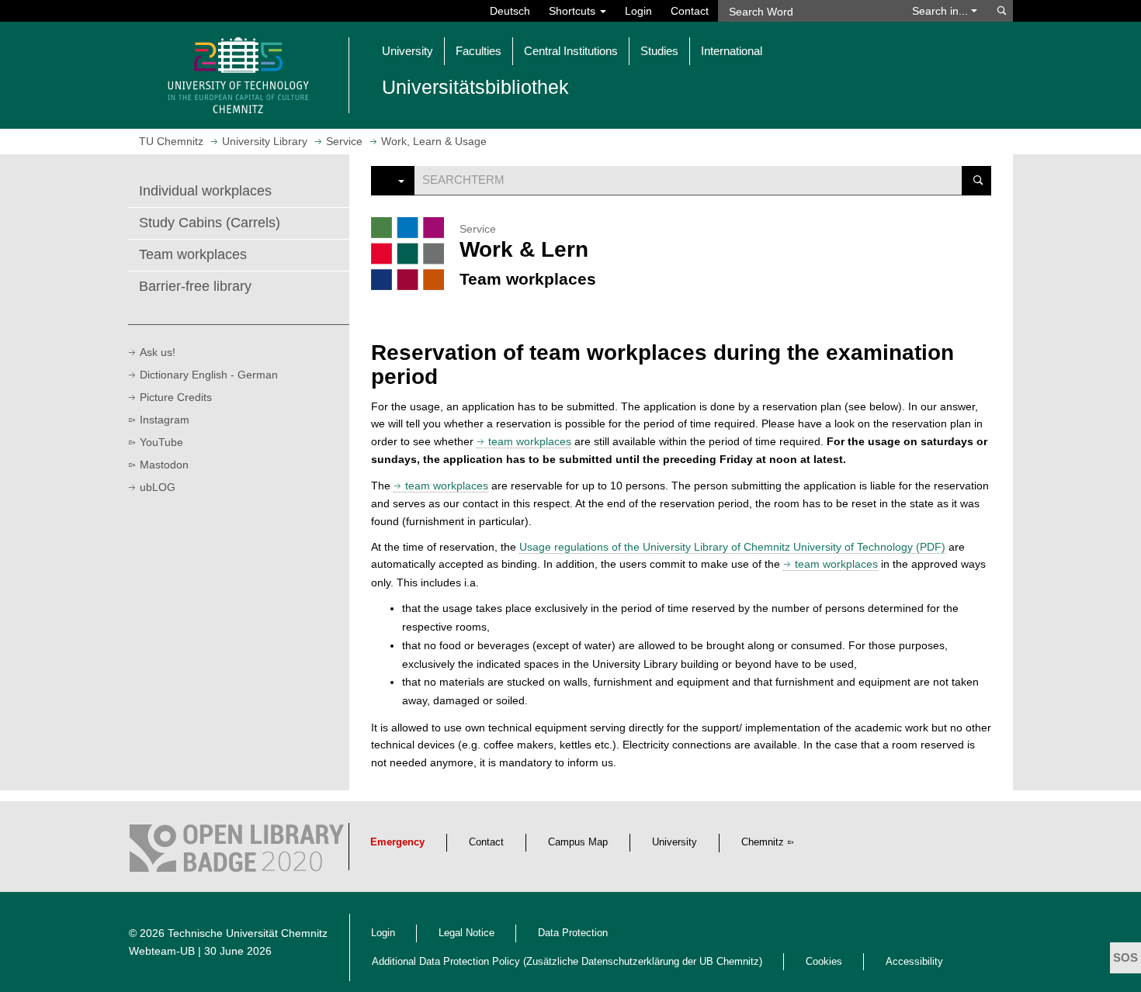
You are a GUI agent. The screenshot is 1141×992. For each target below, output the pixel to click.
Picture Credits (176, 397)
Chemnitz (762, 842)
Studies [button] (659, 50)
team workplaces (529, 441)
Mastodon (164, 464)
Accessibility (914, 961)
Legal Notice (466, 933)
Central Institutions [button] (571, 50)
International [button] (731, 50)
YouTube (161, 442)
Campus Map (578, 842)
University (674, 842)
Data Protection (573, 933)
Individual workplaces (205, 191)
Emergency (397, 842)
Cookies (824, 961)
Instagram (164, 419)
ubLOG (157, 487)
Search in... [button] (941, 11)
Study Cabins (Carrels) (209, 222)
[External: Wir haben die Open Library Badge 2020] (236, 852)
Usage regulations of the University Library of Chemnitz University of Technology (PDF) (732, 547)
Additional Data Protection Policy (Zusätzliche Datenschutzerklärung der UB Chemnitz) (567, 961)
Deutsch (510, 11)
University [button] (407, 50)
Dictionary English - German (209, 374)
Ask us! (157, 352)
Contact (690, 11)
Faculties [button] (478, 50)
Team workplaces (193, 254)
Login (638, 11)
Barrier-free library (195, 286)
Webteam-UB (162, 951)
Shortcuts (573, 11)
